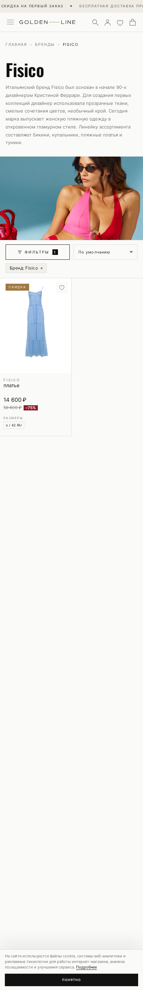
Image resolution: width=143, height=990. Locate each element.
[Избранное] (120, 22)
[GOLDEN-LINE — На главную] (47, 21)
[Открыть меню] (10, 22)
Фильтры (40, 252)
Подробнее (86, 967)
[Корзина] (132, 22)
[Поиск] (95, 22)
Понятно (71, 980)
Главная (16, 44)
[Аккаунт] (107, 22)
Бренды (44, 44)
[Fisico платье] (35, 325)
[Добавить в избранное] (62, 287)
